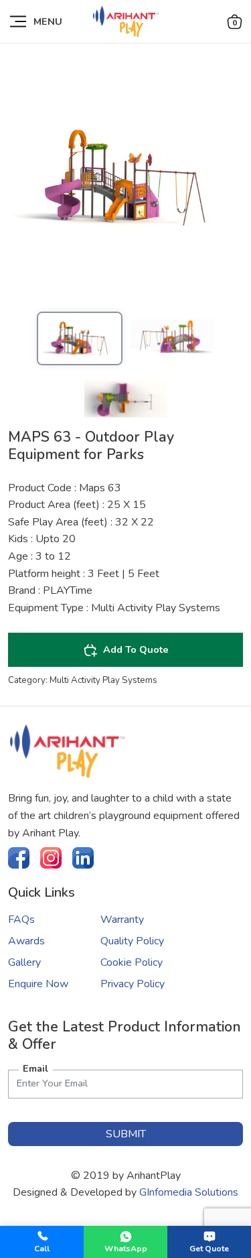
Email (35, 1068)
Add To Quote (136, 649)
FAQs (21, 919)
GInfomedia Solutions (188, 1192)
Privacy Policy (132, 984)
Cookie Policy (131, 962)
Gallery (24, 962)
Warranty (122, 919)
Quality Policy (132, 941)
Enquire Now (38, 984)
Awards (26, 941)
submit (126, 1134)
